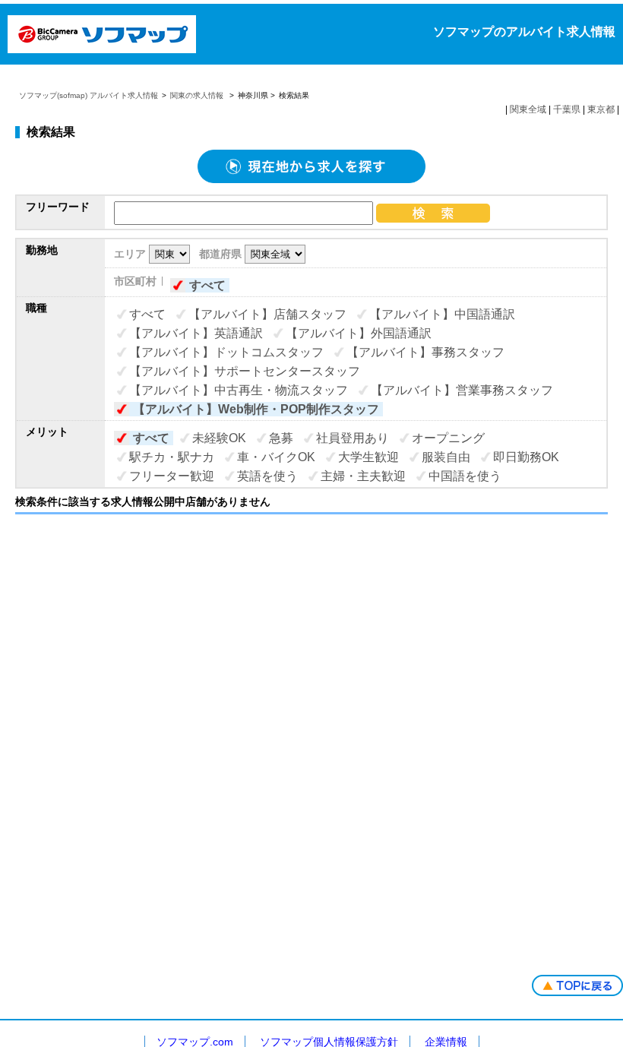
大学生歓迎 (368, 457)
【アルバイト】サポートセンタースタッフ (244, 371)
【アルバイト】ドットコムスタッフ (226, 352)
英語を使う (267, 476)
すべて (207, 285)
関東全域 (528, 109)
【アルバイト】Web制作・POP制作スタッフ (256, 409)
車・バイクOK (276, 457)
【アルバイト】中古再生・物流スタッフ (238, 390)
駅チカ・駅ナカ (171, 457)
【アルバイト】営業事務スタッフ (462, 390)
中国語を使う (465, 476)
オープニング (448, 438)
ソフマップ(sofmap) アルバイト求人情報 (88, 95)
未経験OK (219, 438)
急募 (281, 438)
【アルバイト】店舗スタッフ (267, 314)
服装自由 (446, 457)
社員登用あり (352, 438)
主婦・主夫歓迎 (363, 476)
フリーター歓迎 (171, 476)
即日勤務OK (526, 457)
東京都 (601, 109)
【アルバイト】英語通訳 (196, 333)
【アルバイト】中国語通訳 (442, 314)
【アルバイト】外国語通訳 (359, 333)
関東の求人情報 (198, 95)
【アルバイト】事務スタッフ (425, 352)
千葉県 (566, 109)
